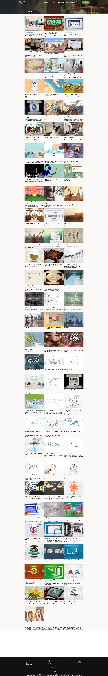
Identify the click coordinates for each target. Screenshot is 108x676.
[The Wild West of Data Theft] (73, 157)
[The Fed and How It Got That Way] (54, 368)
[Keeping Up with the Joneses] (34, 388)
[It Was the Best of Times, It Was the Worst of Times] (54, 262)
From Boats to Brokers (50, 348)
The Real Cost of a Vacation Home (34, 410)
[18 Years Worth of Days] (34, 72)
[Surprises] (34, 326)
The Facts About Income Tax (32, 601)
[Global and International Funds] (73, 430)
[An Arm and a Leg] (54, 408)
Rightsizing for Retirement (71, 559)
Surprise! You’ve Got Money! (51, 223)
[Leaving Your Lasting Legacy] (34, 136)
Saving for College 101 (70, 244)
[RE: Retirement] (73, 222)
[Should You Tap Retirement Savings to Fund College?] (54, 30)
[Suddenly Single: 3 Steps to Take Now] (54, 430)
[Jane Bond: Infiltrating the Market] (34, 368)
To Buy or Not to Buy (50, 559)
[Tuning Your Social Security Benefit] (54, 242)
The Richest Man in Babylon (71, 474)
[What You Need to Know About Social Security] (34, 114)
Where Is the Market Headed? (33, 518)
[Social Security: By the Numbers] (73, 30)
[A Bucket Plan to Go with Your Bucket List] (34, 473)
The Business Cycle (49, 453)
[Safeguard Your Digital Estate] (54, 473)
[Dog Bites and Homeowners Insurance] (54, 136)
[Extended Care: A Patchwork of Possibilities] (54, 326)
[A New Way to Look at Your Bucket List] (34, 222)
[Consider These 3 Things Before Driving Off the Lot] (73, 50)
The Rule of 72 (68, 453)
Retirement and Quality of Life (33, 159)
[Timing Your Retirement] (73, 93)
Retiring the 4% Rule (50, 518)
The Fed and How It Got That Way (53, 369)
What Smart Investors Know (32, 496)
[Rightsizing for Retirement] (73, 558)
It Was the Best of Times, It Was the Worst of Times (53, 265)
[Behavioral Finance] (34, 30)
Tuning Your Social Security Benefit (53, 244)
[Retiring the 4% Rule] (54, 516)
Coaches (66, 327)
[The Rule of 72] (73, 451)
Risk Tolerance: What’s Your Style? (34, 179)
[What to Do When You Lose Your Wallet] (73, 408)
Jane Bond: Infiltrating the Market (34, 369)
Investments (67, 307)
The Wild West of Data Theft (72, 159)
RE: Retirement (68, 223)
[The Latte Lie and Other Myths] (34, 262)
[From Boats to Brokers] (54, 346)
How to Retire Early (69, 369)
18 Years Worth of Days (31, 74)
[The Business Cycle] (54, 451)
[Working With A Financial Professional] (73, 114)
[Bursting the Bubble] (54, 388)
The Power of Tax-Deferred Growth (53, 601)
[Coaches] (73, 326)
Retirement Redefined (31, 307)
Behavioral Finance (30, 32)
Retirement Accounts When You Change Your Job (33, 52)
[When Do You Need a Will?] (73, 516)
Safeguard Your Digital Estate (52, 474)
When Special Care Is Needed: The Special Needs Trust (34, 286)
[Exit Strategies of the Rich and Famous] (54, 578)
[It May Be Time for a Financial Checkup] (54, 284)
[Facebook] (53, 665)
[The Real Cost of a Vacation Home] (34, 408)
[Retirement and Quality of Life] (34, 157)
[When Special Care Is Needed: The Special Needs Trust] (34, 284)
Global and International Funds (72, 431)
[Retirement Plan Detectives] (54, 114)
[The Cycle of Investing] (34, 620)
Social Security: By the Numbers (73, 32)
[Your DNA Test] (34, 558)
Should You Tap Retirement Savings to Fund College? (51, 32)
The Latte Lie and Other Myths (33, 264)
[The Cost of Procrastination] (73, 262)
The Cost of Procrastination (71, 264)
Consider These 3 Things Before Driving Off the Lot (72, 52)
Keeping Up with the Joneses (32, 389)
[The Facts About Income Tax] (34, 600)
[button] (46, 2)
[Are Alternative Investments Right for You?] (34, 451)
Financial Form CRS (54, 671)
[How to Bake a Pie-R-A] (34, 93)
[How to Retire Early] (73, 368)
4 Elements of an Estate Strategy (53, 159)
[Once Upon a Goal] (73, 200)
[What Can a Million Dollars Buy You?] (73, 536)
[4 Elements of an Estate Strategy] (54, 157)
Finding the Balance (69, 137)
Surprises (27, 327)
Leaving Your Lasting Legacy (32, 137)
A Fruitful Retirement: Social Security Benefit (32, 348)
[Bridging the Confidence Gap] (34, 242)
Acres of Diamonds (49, 307)
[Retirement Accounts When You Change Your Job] (34, 50)
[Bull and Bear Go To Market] (54, 52)
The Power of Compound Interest (53, 496)
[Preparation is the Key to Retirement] (54, 93)
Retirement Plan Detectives (51, 116)
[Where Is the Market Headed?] (34, 516)
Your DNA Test (28, 559)
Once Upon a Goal (69, 202)
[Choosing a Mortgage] (73, 578)
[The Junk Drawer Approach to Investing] (34, 430)
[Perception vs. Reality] (73, 600)
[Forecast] (73, 284)
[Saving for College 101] (73, 242)
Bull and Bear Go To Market (51, 53)
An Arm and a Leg (49, 410)
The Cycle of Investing (30, 621)
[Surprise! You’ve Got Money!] (54, 222)
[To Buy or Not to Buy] (54, 558)
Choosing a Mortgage (70, 580)
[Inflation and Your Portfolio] (73, 388)
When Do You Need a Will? (71, 518)
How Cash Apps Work (50, 74)
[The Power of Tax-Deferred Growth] (54, 600)
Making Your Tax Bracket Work (33, 580)
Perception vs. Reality (70, 601)
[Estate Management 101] (54, 536)
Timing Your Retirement (70, 94)
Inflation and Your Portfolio (71, 389)
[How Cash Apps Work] (54, 72)
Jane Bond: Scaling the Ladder (72, 348)
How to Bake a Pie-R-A (31, 94)
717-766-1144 (80, 662)
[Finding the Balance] (73, 136)
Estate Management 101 (50, 538)
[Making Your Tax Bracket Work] (34, 578)
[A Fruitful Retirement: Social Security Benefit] (34, 346)
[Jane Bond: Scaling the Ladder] (73, 346)
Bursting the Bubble (50, 389)
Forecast (66, 285)
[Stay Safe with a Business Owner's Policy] (34, 200)
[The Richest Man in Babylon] (73, 473)
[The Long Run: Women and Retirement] (54, 200)
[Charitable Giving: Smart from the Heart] (34, 536)
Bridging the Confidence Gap (32, 244)
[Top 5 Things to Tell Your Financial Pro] (73, 72)
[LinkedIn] (54, 665)
